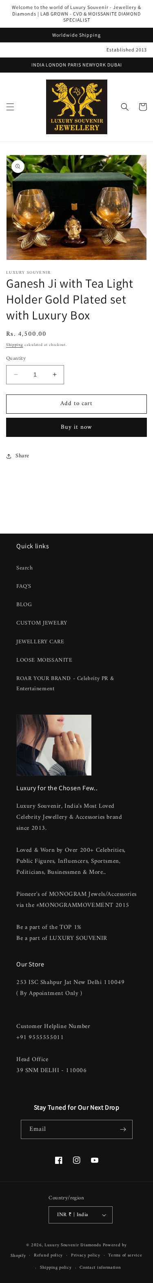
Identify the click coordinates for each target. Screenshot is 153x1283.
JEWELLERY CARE (40, 642)
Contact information (100, 1268)
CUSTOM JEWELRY (41, 623)
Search (24, 568)
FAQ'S (23, 586)
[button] (10, 107)
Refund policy (48, 1255)
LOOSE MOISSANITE (44, 660)
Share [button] (22, 456)
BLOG (24, 605)
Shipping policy (56, 1268)
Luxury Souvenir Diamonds (73, 1245)
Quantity (16, 359)
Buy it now (76, 427)
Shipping (14, 344)
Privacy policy (85, 1255)
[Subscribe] (123, 1129)
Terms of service (125, 1255)
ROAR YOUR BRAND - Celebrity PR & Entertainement (65, 684)
